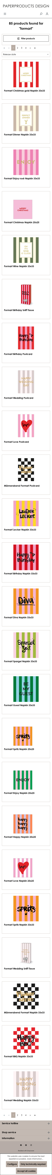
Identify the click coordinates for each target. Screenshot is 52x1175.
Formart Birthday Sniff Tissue (19, 310)
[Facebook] (21, 1145)
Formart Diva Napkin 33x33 (18, 617)
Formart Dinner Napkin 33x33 (20, 134)
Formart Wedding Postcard (18, 397)
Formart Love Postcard (16, 441)
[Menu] (5, 13)
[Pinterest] (26, 1145)
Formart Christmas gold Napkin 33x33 (24, 90)
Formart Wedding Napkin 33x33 (21, 1100)
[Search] (41, 13)
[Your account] (47, 13)
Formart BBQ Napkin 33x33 (18, 1056)
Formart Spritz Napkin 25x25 (19, 749)
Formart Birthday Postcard (18, 354)
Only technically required (33, 1164)
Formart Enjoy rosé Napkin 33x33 (22, 178)
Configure (12, 1164)
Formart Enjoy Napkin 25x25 (19, 793)
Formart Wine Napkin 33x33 (19, 266)
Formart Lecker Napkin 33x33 (20, 529)
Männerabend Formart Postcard (22, 485)
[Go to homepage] (26, 6)
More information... (35, 1159)
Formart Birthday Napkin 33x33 (20, 573)
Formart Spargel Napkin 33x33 (20, 661)
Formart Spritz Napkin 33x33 (19, 924)
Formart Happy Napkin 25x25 (20, 836)
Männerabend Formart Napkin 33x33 (24, 1012)
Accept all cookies (26, 1171)
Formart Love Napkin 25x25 (19, 880)
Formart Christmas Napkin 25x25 (21, 222)
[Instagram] (31, 1145)
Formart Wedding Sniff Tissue (19, 968)
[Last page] (35, 48)
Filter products (28, 38)
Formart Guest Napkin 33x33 (19, 705)
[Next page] (30, 48)
